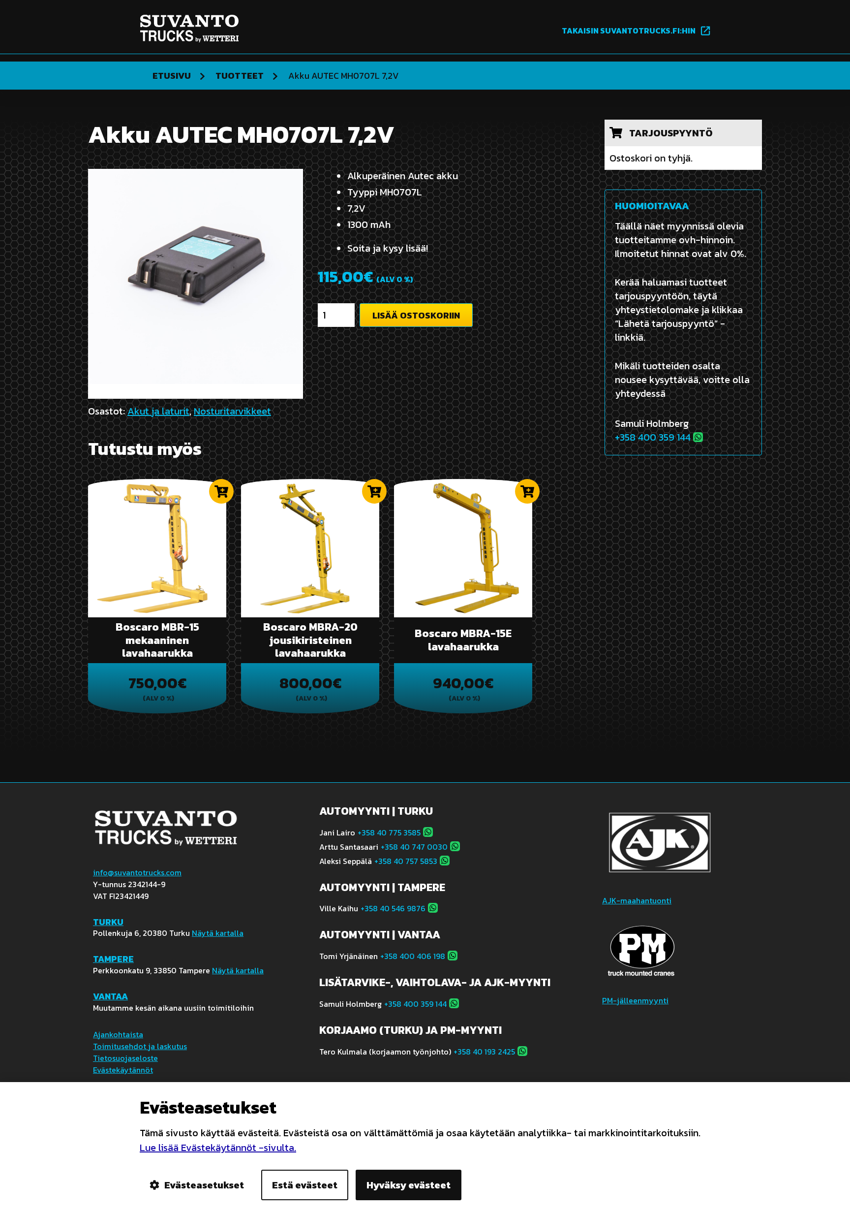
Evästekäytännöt (123, 1070)
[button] (221, 491)
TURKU (108, 921)
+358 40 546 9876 (393, 908)
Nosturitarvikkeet (232, 411)
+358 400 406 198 (412, 956)
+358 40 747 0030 (414, 847)
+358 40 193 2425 (484, 1051)
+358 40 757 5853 (405, 861)
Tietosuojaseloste (125, 1058)
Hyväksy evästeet (408, 1185)
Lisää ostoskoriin (416, 315)
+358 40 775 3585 (389, 832)
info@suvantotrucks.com (137, 872)
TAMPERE (113, 958)
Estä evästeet (304, 1185)
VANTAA (110, 996)
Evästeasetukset (204, 1185)
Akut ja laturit (158, 411)
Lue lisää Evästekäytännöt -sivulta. (218, 1147)
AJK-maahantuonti (636, 900)
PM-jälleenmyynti (635, 1000)
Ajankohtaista (118, 1034)
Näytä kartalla (217, 933)
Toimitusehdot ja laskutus (140, 1046)
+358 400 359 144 (653, 437)
